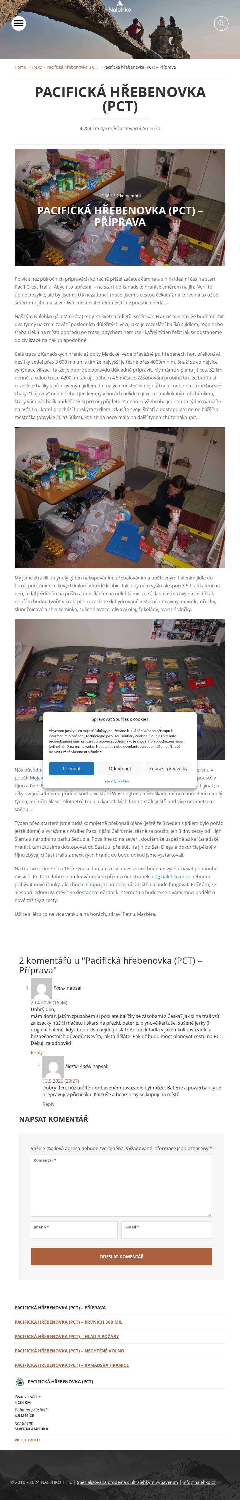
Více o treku (27, 1440)
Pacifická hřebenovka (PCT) (72, 67)
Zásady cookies (117, 781)
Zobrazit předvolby (168, 769)
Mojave (38, 777)
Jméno (41, 1227)
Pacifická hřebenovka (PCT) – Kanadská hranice (72, 1365)
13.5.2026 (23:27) (60, 1081)
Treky (36, 67)
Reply (37, 1052)
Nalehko (120, 6)
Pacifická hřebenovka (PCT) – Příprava (120, 216)
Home (20, 67)
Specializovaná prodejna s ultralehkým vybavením (127, 1482)
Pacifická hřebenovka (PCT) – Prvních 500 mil (68, 1322)
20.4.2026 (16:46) (49, 1002)
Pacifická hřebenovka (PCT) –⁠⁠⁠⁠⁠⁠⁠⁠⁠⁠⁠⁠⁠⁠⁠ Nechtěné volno (69, 1351)
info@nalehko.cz (199, 1482)
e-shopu (91, 884)
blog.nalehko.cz (167, 876)
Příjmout (71, 769)
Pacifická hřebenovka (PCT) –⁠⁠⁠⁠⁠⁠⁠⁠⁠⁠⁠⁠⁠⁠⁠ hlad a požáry (67, 1336)
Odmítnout (120, 769)
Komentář (45, 1160)
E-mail (131, 1227)
